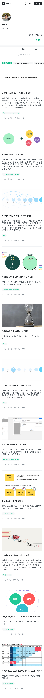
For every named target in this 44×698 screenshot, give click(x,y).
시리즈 (22, 49)
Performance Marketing (23, 63)
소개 (36, 49)
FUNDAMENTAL (8, 513)
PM (4, 235)
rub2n (5, 25)
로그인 (37, 4)
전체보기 (7, 63)
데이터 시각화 (7, 575)
